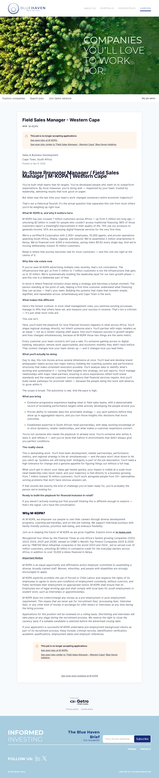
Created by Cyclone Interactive (135, 772)
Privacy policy (72, 709)
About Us (90, 8)
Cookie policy (87, 709)
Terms (131, 749)
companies (13, 98)
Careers (145, 8)
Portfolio (107, 8)
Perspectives (127, 8)
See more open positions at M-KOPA (79, 675)
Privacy (145, 749)
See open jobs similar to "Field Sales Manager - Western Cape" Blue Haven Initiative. (73, 144)
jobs (37, 98)
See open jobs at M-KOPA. (44, 140)
